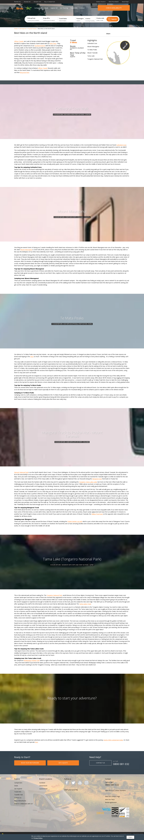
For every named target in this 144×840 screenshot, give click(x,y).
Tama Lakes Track (85, 604)
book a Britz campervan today (113, 740)
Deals (46, 8)
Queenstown (43, 789)
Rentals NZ (27, 2)
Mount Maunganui (26, 250)
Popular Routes (32, 28)
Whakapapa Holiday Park (32, 660)
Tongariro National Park (54, 595)
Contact (82, 8)
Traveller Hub (18, 795)
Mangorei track (97, 479)
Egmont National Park (21, 472)
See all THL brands (138, 834)
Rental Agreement (111, 802)
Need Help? (125, 2)
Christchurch (43, 786)
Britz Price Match (114, 2)
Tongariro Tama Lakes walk (88, 482)
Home (16, 28)
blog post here (24, 72)
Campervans (38, 8)
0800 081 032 (121, 764)
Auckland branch (40, 46)
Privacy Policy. (38, 838)
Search (114, 19)
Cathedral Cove (121, 145)
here (36, 742)
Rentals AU (17, 2)
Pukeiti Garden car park (74, 521)
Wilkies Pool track (97, 514)
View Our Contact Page (112, 796)
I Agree (130, 837)
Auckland (42, 783)
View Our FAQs (110, 799)
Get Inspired (22, 28)
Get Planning (64, 8)
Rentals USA (37, 2)
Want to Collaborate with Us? (23, 804)
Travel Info (73, 8)
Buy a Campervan (49, 2)
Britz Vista (53, 43)
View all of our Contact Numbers (115, 790)
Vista (31, 356)
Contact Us (17, 798)
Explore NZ (54, 8)
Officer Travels (19, 41)
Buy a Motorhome (20, 801)
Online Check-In (101, 2)
